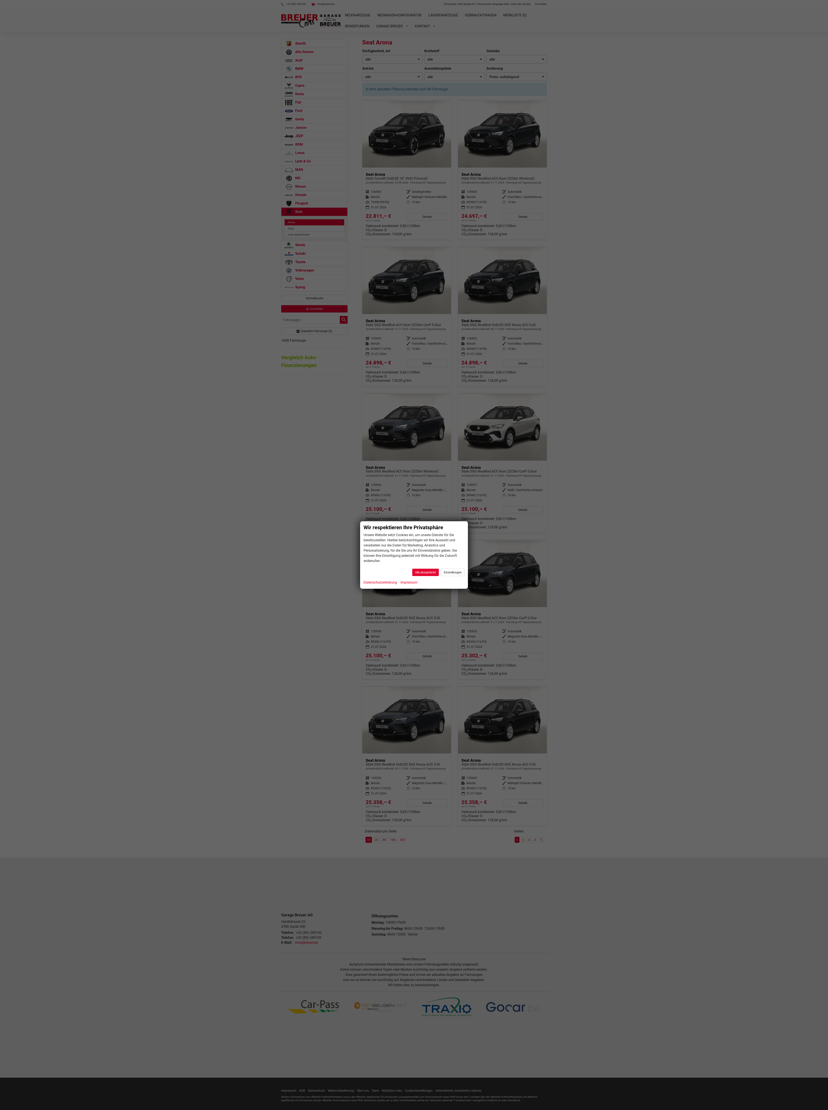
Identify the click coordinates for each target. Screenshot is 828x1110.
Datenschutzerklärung (380, 582)
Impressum (408, 582)
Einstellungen (453, 572)
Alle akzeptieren (425, 572)
